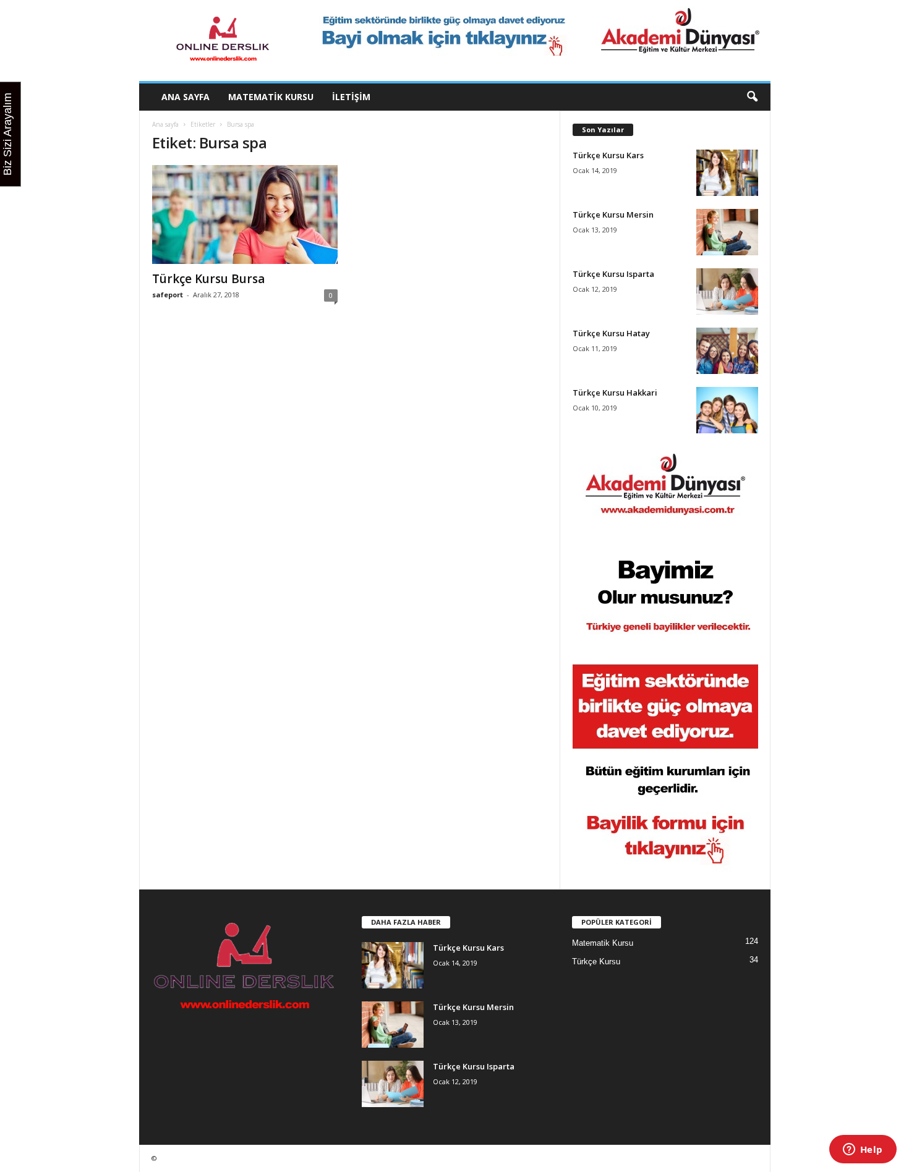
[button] (752, 97)
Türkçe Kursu (596, 961)
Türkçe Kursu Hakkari (615, 392)
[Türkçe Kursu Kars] (727, 173)
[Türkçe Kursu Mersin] (727, 232)
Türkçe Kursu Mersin (613, 214)
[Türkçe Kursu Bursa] (245, 214)
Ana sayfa (185, 97)
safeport (167, 294)
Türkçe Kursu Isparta (613, 273)
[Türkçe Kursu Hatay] (727, 351)
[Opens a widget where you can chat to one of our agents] (863, 1150)
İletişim (351, 97)
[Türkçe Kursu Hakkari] (727, 410)
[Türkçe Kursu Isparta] (727, 291)
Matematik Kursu (271, 97)
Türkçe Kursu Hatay (611, 333)
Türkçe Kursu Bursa (208, 279)
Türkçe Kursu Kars (608, 155)
